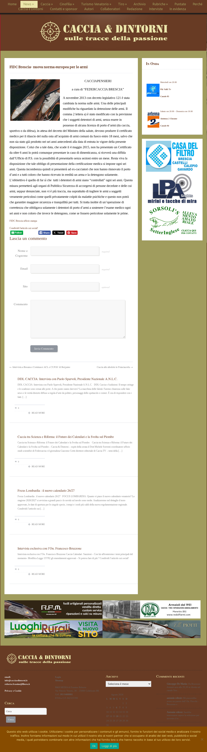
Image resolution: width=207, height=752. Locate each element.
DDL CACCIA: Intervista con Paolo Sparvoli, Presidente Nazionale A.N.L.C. (67, 379)
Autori (89, 9)
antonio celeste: (175, 698)
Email (24, 268)
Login (58, 677)
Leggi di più (109, 746)
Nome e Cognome (21, 253)
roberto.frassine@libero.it (17, 684)
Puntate (180, 4)
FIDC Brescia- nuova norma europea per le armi (49, 67)
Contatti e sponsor (63, 9)
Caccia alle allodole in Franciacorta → (115, 367)
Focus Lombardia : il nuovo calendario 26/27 (46, 490)
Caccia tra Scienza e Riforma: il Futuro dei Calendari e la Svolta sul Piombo (66, 436)
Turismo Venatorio (96, 4)
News (28, 4)
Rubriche (160, 4)
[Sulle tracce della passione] (103, 41)
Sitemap (59, 680)
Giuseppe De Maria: (177, 683)
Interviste (156, 9)
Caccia (47, 4)
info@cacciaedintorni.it (16, 680)
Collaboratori (110, 9)
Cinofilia (67, 4)
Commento (21, 304)
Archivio (140, 4)
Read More (38, 412)
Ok (94, 746)
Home (12, 4)
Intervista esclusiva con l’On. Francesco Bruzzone (49, 548)
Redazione (134, 9)
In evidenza (178, 9)
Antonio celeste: (175, 712)
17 (107, 716)
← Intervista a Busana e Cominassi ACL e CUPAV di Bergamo (40, 367)
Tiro (122, 4)
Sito (25, 286)
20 (117, 716)
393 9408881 (66, 694)
